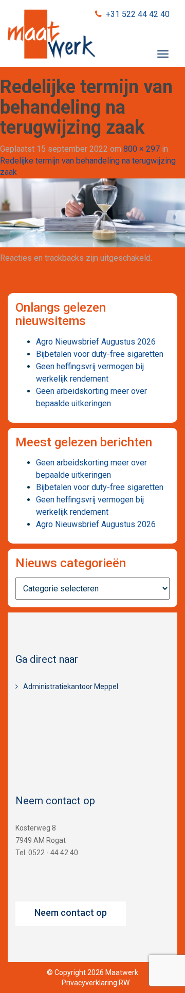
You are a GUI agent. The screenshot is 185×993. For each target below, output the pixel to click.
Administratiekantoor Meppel (70, 686)
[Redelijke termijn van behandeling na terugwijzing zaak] (92, 212)
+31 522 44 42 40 (138, 14)
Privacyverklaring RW (96, 983)
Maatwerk (51, 35)
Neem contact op (70, 912)
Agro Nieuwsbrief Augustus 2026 (96, 342)
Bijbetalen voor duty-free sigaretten (99, 354)
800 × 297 (141, 149)
